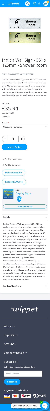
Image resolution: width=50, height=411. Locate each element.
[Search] (28, 3)
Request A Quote (14, 181)
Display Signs (23, 193)
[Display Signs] (8, 194)
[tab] (25, 217)
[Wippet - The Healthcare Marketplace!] (13, 3)
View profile (24, 206)
